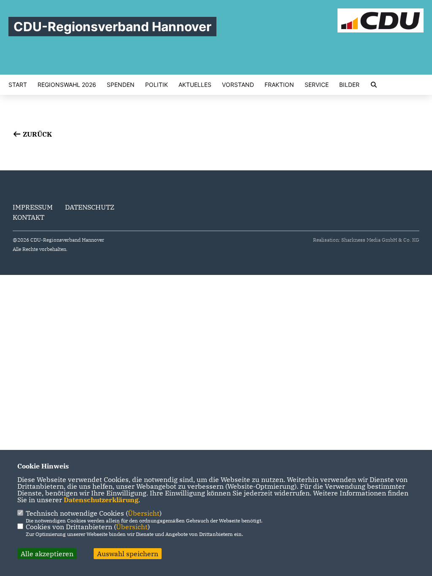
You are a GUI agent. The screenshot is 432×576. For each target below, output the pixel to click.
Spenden (121, 85)
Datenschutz (89, 207)
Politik (156, 85)
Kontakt (28, 217)
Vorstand (238, 85)
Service (317, 85)
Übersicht (143, 513)
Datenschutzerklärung (101, 499)
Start (17, 85)
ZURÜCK (36, 134)
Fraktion (279, 85)
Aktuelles (194, 85)
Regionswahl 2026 (67, 85)
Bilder (349, 85)
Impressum (33, 207)
